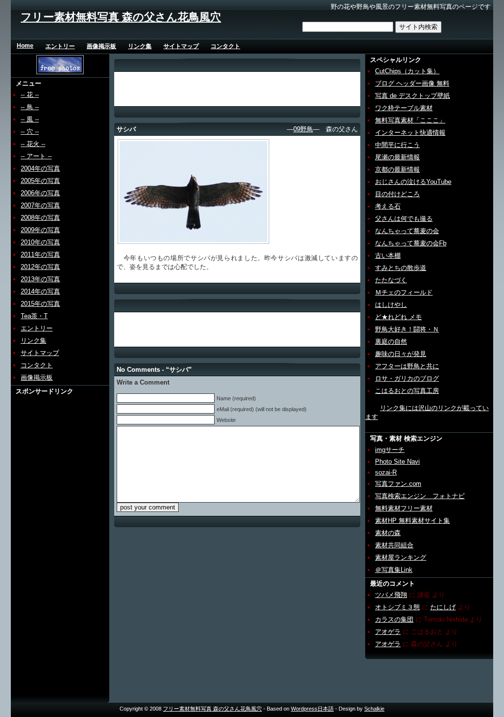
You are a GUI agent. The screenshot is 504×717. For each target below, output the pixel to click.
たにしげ (443, 607)
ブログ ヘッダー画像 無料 (412, 83)
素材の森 (388, 533)
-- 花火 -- (33, 144)
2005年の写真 (40, 180)
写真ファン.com (398, 483)
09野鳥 (303, 129)
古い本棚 (388, 255)
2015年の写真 (40, 303)
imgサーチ (390, 449)
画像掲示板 (101, 46)
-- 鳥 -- (30, 107)
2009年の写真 (40, 230)
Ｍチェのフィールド (404, 292)
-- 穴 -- (30, 131)
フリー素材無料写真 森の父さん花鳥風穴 (121, 17)
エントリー (60, 46)
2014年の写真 (40, 291)
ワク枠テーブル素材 (404, 108)
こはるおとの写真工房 (407, 390)
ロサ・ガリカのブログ (407, 378)
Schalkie (374, 709)
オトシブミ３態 (397, 607)
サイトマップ (181, 46)
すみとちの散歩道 (400, 267)
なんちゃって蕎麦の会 (407, 231)
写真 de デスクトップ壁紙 (412, 95)
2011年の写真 (40, 254)
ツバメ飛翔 (391, 594)
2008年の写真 (40, 217)
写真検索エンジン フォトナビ (420, 496)
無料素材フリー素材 (404, 508)
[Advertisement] (48, 543)
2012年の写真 (40, 266)
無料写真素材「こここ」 (410, 120)
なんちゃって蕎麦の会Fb (410, 243)
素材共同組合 (394, 545)
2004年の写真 (40, 168)
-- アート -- (36, 156)
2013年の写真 (40, 279)
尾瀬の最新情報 (397, 157)
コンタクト (225, 46)
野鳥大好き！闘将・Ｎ (407, 329)
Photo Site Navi (397, 461)
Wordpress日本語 (312, 709)
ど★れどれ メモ (398, 317)
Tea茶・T (34, 316)
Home (25, 45)
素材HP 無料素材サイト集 (412, 520)
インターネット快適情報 (410, 132)
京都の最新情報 (397, 169)
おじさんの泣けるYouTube (413, 181)
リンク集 (140, 46)
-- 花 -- (30, 94)
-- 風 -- (30, 119)
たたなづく (391, 280)
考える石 (388, 206)
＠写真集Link (393, 569)
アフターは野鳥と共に (407, 366)
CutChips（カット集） (407, 71)
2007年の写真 (40, 205)
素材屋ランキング (400, 557)
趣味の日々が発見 (400, 354)
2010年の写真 (40, 242)
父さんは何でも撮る (404, 218)
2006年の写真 (40, 193)
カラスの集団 (394, 619)
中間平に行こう (397, 145)
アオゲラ (388, 631)
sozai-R (386, 472)
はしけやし (391, 304)
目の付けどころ (397, 194)
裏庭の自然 (391, 341)
